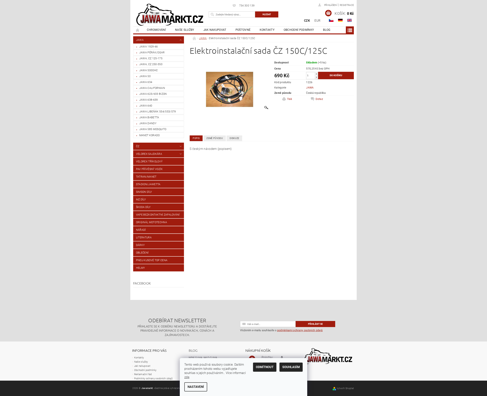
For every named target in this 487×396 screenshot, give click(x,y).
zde (186, 377)
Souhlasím (291, 367)
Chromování (156, 30)
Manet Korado (149, 135)
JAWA (140, 39)
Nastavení (196, 387)
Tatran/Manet (146, 176)
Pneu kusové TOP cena (151, 260)
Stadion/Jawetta (148, 184)
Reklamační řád (143, 374)
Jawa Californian (152, 87)
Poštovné (243, 30)
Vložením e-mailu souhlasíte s (281, 330)
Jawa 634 (145, 82)
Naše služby (184, 30)
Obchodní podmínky (299, 30)
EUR (317, 20)
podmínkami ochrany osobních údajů (300, 330)
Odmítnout (265, 367)
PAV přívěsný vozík (149, 169)
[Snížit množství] (316, 77)
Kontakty (267, 30)
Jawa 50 (145, 76)
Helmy (140, 267)
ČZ (137, 146)
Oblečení (142, 252)
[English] (349, 20)
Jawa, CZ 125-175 (150, 58)
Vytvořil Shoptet (345, 388)
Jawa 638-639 (148, 99)
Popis (196, 138)
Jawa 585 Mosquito (152, 129)
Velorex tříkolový (149, 161)
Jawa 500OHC (148, 70)
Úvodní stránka (137, 30)
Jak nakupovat (214, 30)
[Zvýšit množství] (316, 74)
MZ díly (141, 199)
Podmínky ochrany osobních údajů (153, 378)
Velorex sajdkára (149, 153)
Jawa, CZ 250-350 (150, 64)
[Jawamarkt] (170, 15)
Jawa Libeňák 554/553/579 (157, 111)
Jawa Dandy (147, 123)
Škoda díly (143, 207)
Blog (326, 30)
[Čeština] (331, 20)
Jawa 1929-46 (148, 46)
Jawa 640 (145, 105)
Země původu (214, 138)
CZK (307, 20)
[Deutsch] (340, 20)
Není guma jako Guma (203, 357)
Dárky (140, 245)
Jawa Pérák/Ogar (152, 52)
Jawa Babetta (149, 117)
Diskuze (234, 138)
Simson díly (144, 191)
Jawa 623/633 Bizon (153, 93)
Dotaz (319, 98)
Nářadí (141, 229)
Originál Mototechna (151, 222)
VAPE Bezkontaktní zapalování (158, 214)
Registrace (347, 5)
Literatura (144, 237)
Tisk (289, 98)
